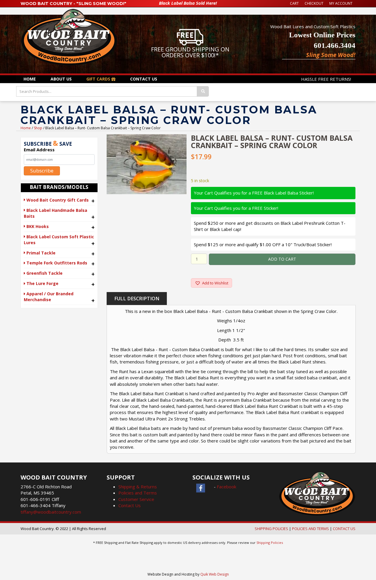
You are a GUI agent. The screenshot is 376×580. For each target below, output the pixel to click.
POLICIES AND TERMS (310, 528)
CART (294, 3)
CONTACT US (344, 528)
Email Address (39, 149)
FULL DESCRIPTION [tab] (136, 298)
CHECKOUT (314, 3)
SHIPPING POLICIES (271, 528)
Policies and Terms (137, 493)
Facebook (226, 487)
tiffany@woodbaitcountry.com (51, 512)
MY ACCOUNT (340, 3)
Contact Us (129, 505)
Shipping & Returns (137, 487)
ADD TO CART (282, 259)
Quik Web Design (214, 574)
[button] (211, 283)
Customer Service (136, 499)
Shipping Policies (269, 542)
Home (26, 127)
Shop (38, 127)
